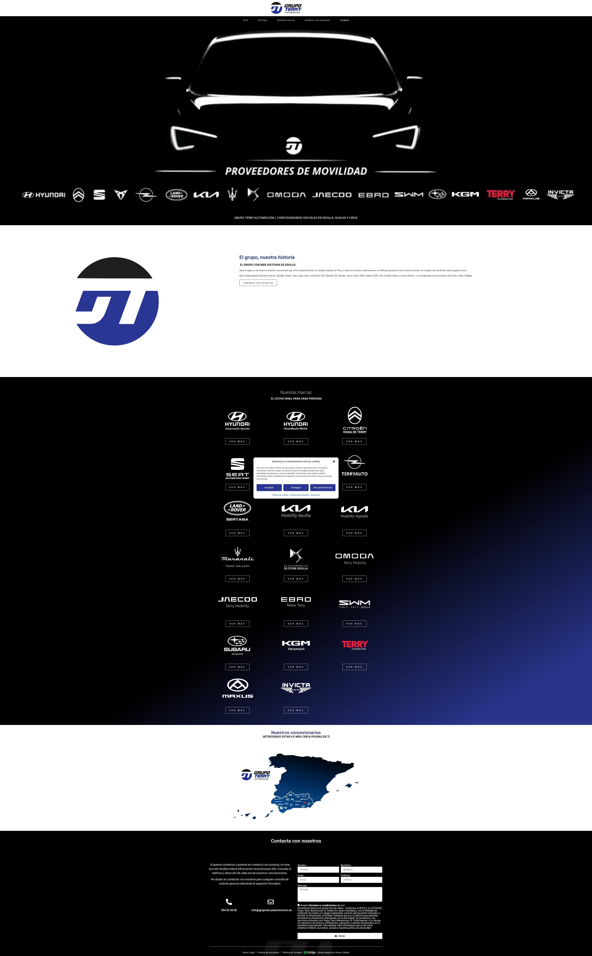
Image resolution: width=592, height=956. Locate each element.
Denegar (296, 487)
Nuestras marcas (286, 20)
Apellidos (346, 865)
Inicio (245, 20)
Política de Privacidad (299, 494)
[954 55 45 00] (229, 902)
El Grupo (262, 20)
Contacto (344, 20)
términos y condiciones (323, 905)
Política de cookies (280, 494)
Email (300, 875)
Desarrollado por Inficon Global (333, 952)
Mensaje (302, 885)
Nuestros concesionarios (317, 20)
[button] (333, 461)
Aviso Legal (248, 952)
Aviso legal (315, 494)
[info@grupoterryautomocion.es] (271, 902)
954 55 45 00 (229, 910)
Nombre (302, 865)
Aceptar (269, 487)
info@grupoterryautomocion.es (271, 910)
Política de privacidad (268, 952)
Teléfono (345, 875)
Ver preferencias (322, 487)
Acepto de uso (340, 916)
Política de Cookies (292, 952)
